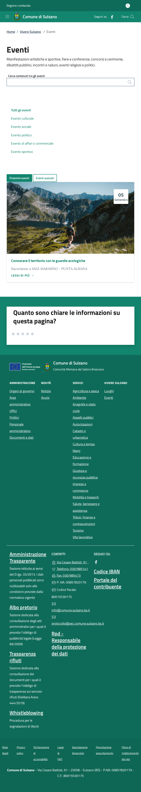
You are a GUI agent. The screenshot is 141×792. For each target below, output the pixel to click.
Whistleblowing (26, 712)
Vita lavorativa (83, 537)
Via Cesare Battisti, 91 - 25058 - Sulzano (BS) (72, 562)
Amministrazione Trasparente (28, 557)
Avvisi (45, 397)
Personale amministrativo (20, 427)
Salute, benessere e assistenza (86, 507)
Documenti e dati (21, 437)
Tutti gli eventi (21, 110)
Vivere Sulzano (31, 31)
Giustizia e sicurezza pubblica (85, 474)
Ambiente (79, 397)
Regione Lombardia (18, 5)
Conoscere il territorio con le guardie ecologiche (48, 260)
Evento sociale (21, 126)
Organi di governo (22, 391)
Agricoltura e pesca (86, 391)
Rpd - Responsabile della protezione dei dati (69, 643)
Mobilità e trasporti (86, 497)
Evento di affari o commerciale (32, 143)
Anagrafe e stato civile (84, 407)
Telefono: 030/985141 (72, 568)
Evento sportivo (22, 151)
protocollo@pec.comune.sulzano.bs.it (70, 623)
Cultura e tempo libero (84, 447)
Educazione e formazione (82, 460)
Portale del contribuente (107, 583)
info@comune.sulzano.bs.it (70, 610)
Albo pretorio (23, 607)
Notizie (46, 391)
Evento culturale (22, 118)
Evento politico (21, 135)
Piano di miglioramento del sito (130, 753)
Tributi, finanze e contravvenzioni (84, 520)
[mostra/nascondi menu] (7, 16)
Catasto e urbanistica (80, 434)
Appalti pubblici (83, 417)
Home (11, 31)
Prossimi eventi (19, 178)
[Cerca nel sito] (132, 17)
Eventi (117, 397)
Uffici (13, 410)
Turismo (78, 530)
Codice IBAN (107, 571)
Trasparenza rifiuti (23, 657)
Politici (14, 417)
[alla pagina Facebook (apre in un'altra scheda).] (110, 16)
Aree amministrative (20, 401)
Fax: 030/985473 (68, 575)
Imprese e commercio (80, 487)
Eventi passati (45, 178)
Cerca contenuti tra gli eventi (26, 76)
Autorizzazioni (83, 424)
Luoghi (117, 391)
